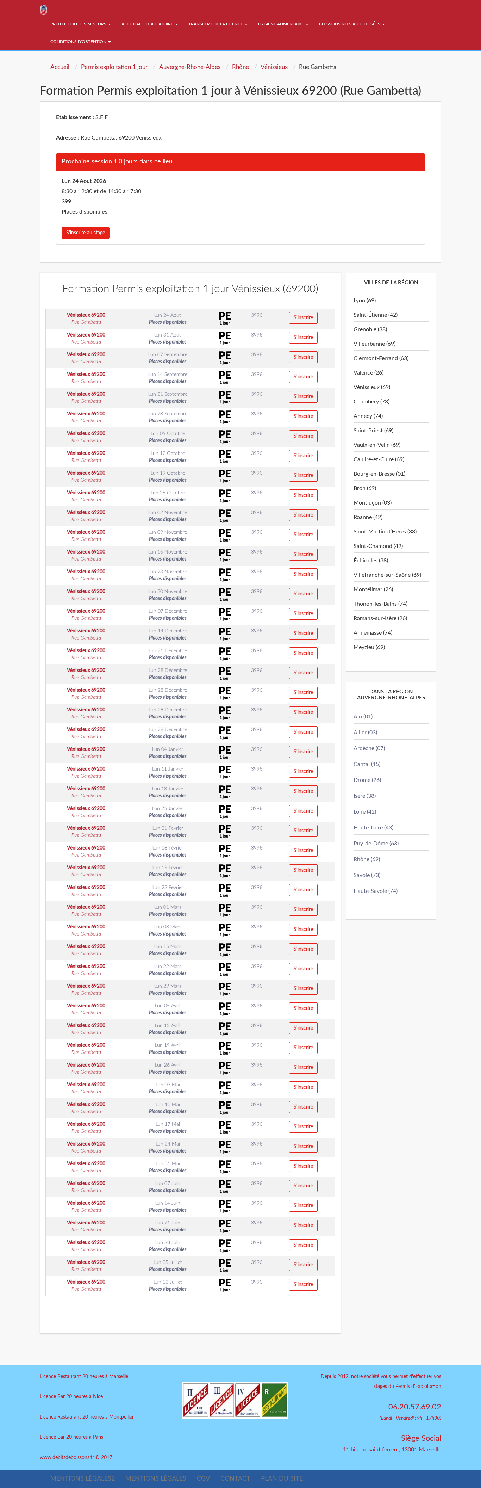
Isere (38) (365, 796)
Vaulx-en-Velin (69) (377, 445)
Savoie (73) (367, 875)
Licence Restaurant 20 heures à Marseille (84, 1376)
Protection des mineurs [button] (78, 24)
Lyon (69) (365, 300)
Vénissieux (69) (372, 387)
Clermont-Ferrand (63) (381, 358)
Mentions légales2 (82, 1479)
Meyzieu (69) (369, 647)
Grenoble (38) (370, 329)
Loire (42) (365, 812)
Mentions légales (155, 1479)
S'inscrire (303, 317)
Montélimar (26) (373, 589)
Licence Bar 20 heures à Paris (71, 1437)
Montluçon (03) (373, 503)
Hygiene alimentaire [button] (281, 24)
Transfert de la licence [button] (216, 24)
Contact (235, 1479)
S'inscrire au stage (85, 232)
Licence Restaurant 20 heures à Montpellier (87, 1417)
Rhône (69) (367, 859)
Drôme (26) (367, 780)
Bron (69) (365, 488)
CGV (203, 1479)
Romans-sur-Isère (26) (380, 618)
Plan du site (282, 1479)
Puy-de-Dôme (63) (376, 843)
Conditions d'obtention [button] (78, 41)
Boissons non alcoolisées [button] (350, 24)
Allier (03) (365, 732)
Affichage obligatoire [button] (147, 24)
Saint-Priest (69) (373, 430)
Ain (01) (363, 717)
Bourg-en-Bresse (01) (379, 474)
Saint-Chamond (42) (378, 546)
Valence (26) (368, 373)
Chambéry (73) (371, 402)
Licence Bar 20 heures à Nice (71, 1396)
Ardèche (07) (369, 748)
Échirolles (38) (371, 560)
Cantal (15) (367, 764)
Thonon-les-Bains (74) (380, 604)
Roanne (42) (368, 517)
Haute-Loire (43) (373, 828)
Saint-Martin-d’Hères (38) (385, 532)
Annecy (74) (368, 416)
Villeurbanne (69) (374, 344)
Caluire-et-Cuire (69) (379, 459)
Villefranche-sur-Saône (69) (387, 575)
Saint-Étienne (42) (376, 315)
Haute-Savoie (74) (376, 891)
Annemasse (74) (373, 633)
